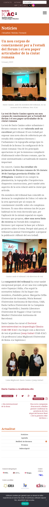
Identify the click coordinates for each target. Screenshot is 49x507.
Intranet (18, 2)
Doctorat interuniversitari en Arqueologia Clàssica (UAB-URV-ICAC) (22, 326)
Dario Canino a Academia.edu (17, 389)
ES (21, 5)
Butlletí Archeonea (24, 441)
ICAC (19, 15)
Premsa (24, 445)
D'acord (25, 503)
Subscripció (24, 448)
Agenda (24, 438)
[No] (46, 500)
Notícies (15, 33)
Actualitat (6, 33)
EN (25, 5)
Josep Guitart (28, 333)
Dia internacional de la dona (9, 405)
